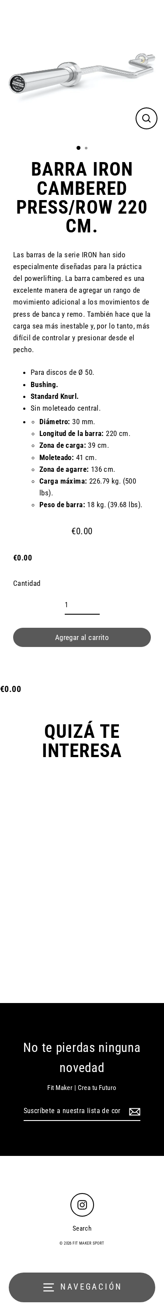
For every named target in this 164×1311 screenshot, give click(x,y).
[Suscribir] (133, 1111)
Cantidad (26, 583)
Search (82, 1228)
